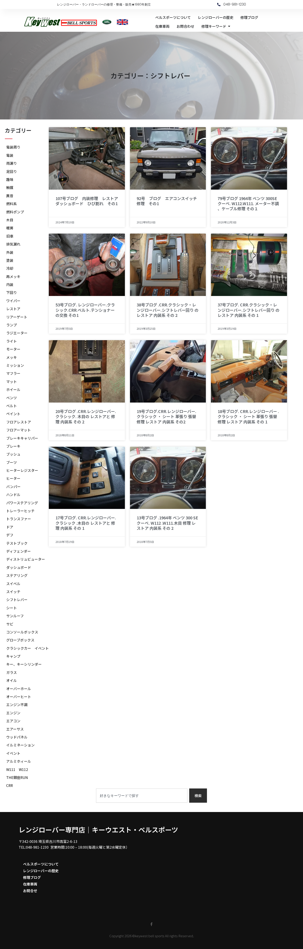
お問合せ (30, 890)
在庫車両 (30, 884)
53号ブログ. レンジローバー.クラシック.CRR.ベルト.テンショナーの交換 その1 (85, 310)
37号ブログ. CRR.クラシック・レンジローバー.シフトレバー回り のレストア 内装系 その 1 (248, 310)
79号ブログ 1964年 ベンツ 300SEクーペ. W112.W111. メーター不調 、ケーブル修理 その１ (248, 203)
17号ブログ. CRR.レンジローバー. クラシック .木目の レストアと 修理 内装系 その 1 (85, 523)
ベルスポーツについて (41, 864)
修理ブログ (32, 877)
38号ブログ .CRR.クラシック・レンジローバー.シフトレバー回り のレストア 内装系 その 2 (168, 310)
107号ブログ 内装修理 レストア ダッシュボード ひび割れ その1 (88, 200)
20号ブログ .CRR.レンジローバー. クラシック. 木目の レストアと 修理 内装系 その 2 (85, 416)
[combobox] (141, 795)
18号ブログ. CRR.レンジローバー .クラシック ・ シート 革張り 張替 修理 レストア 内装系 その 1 (248, 416)
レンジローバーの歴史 (41, 870)
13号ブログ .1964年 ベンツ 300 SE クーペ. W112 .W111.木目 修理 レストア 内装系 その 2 (167, 523)
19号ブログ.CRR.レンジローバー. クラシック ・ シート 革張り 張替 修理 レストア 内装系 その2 (166, 416)
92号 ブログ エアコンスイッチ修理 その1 (167, 200)
